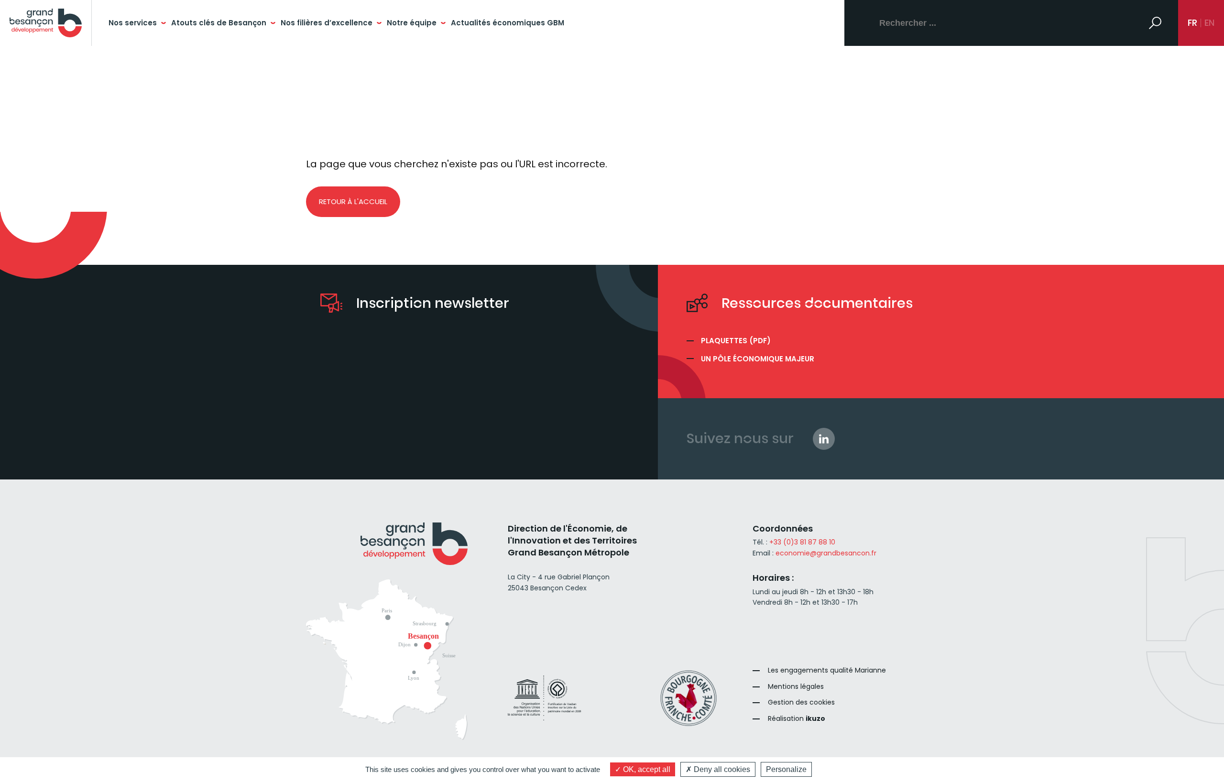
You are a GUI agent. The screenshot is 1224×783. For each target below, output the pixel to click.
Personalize (786, 769)
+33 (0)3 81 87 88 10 (802, 542)
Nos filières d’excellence (326, 23)
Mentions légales (796, 686)
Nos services (133, 23)
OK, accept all (645, 769)
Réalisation (796, 718)
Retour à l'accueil (353, 201)
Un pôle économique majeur (757, 359)
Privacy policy (839, 769)
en (1209, 23)
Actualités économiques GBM (507, 23)
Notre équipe (412, 23)
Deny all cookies (721, 769)
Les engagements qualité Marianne (827, 670)
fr (1192, 23)
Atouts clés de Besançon (218, 23)
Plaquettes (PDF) (736, 341)
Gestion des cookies (801, 702)
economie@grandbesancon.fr (826, 553)
